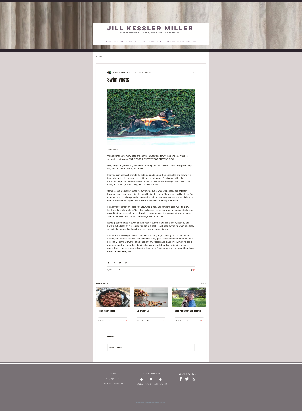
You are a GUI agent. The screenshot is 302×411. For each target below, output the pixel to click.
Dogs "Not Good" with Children (188, 311)
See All (203, 283)
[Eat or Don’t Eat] (151, 297)
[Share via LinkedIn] (120, 262)
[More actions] (193, 72)
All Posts (99, 56)
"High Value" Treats (107, 311)
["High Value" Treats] (113, 297)
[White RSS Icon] (193, 379)
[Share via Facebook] (108, 262)
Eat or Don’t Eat (143, 311)
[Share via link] (126, 262)
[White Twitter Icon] (186, 379)
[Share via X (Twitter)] (114, 262)
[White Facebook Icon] (180, 379)
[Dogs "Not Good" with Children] (189, 297)
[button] (203, 56)
